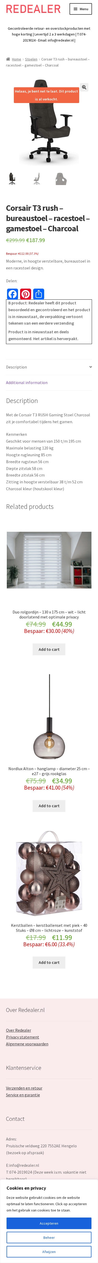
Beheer (49, 1237)
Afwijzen (49, 1251)
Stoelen (31, 59)
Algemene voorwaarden (27, 1043)
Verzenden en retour (24, 1088)
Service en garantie (23, 1094)
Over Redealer (18, 1030)
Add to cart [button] (49, 649)
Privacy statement (22, 1037)
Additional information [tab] (27, 382)
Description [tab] (16, 367)
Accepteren (49, 1223)
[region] (49, 1221)
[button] (84, 87)
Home (16, 59)
